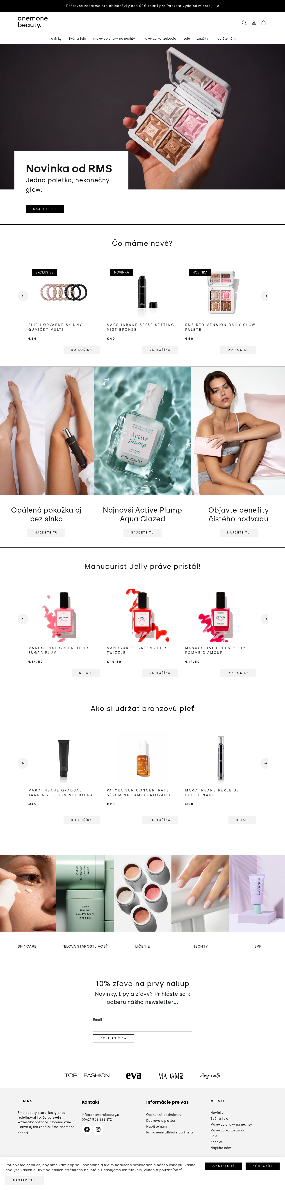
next (264, 299)
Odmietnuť (223, 1166)
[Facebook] (87, 1129)
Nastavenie (24, 1180)
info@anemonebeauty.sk (101, 1115)
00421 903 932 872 (97, 1120)
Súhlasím (262, 1166)
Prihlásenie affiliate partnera (169, 1132)
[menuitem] (55, 39)
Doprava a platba (160, 1121)
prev (21, 299)
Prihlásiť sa (113, 1038)
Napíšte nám (156, 1126)
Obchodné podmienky (163, 1115)
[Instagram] (98, 1129)
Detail (85, 673)
